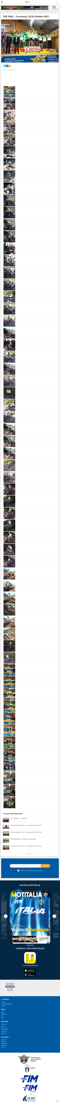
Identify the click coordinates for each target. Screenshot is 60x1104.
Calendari (3, 1040)
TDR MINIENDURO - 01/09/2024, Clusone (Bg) (23, 839)
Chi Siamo (3, 1002)
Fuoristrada (4, 1024)
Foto (2, 1016)
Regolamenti (4, 1043)
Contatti (3, 1005)
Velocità (3, 1026)
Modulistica (4, 1045)
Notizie (2, 1012)
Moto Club (3, 1033)
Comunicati (3, 1014)
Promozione (4, 1031)
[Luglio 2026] (30, 916)
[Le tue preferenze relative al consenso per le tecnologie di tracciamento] (57, 1101)
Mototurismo (4, 1028)
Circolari (3, 1047)
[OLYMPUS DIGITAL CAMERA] (9, 92)
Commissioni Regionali (6, 1003)
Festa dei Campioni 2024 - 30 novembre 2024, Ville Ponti (26, 832)
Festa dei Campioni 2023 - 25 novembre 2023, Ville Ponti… (26, 846)
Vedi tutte (30, 853)
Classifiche (3, 1041)
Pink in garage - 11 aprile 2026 (19, 818)
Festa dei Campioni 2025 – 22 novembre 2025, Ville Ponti (26, 825)
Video (2, 1017)
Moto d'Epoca (4, 1029)
